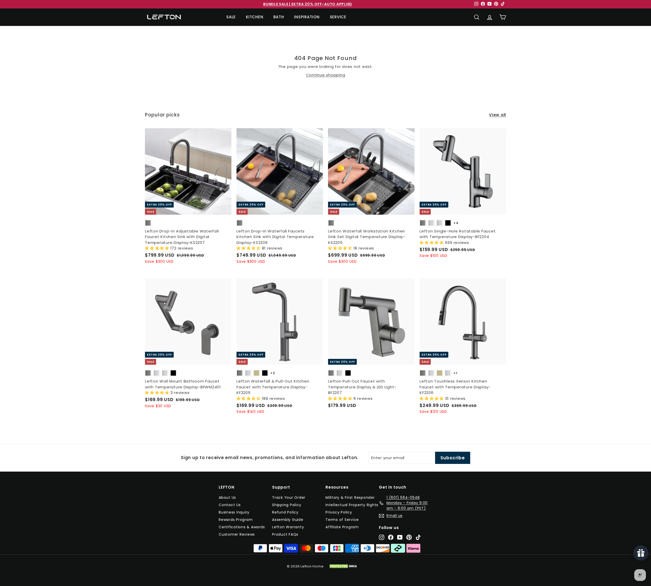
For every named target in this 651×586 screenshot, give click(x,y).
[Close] (377, 242)
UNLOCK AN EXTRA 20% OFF (325, 341)
